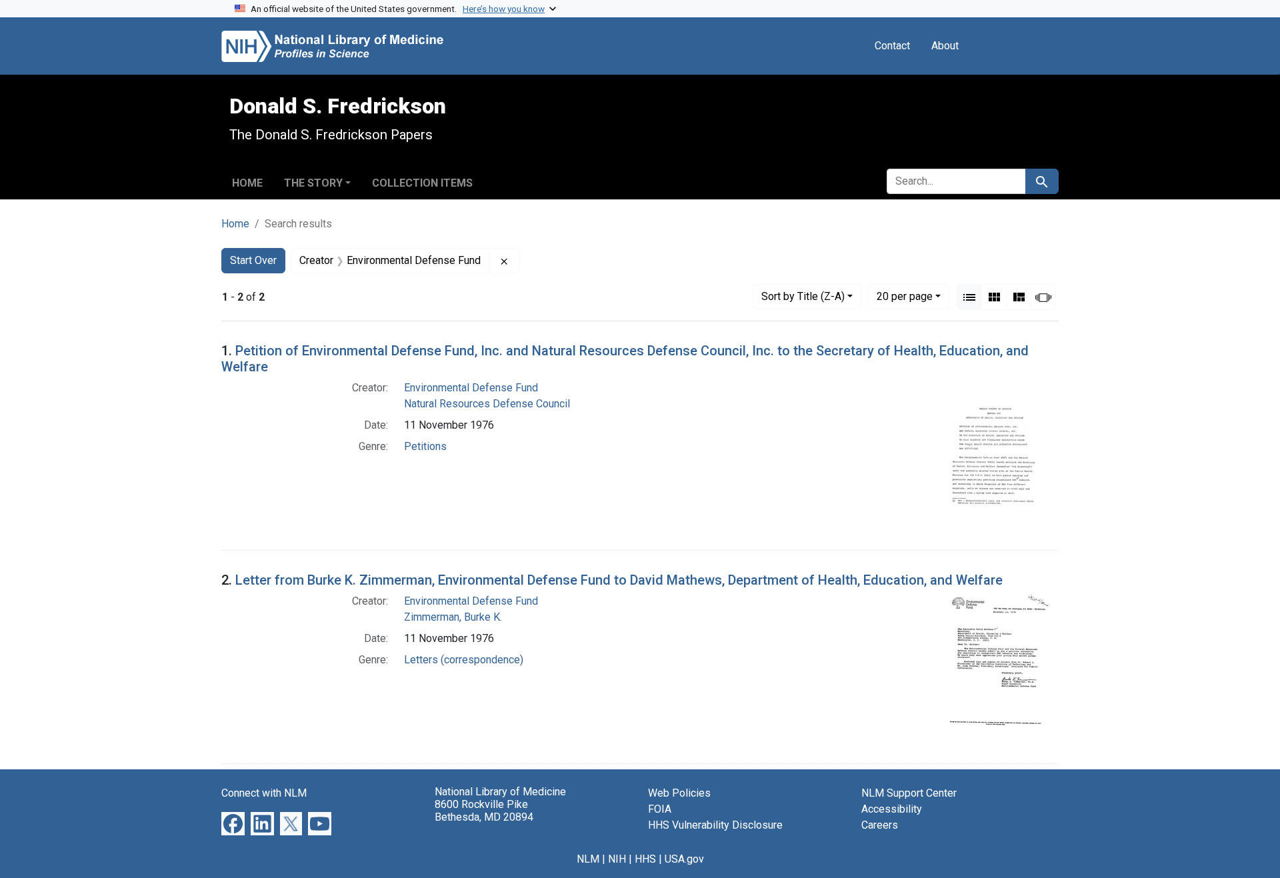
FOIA (659, 809)
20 (905, 296)
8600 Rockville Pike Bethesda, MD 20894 (484, 810)
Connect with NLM (264, 793)
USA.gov (684, 859)
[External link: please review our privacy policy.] (233, 823)
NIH (617, 859)
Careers (879, 825)
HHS (645, 859)
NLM (588, 859)
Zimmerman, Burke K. (453, 617)
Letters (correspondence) (463, 659)
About (945, 45)
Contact (892, 45)
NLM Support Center (909, 793)
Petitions (425, 446)
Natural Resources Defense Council (487, 403)
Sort (803, 296)
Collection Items (422, 183)
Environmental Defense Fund (471, 387)
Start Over (253, 260)
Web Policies (679, 793)
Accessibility (891, 809)
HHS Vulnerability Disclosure (715, 825)
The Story (313, 183)
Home (247, 183)
